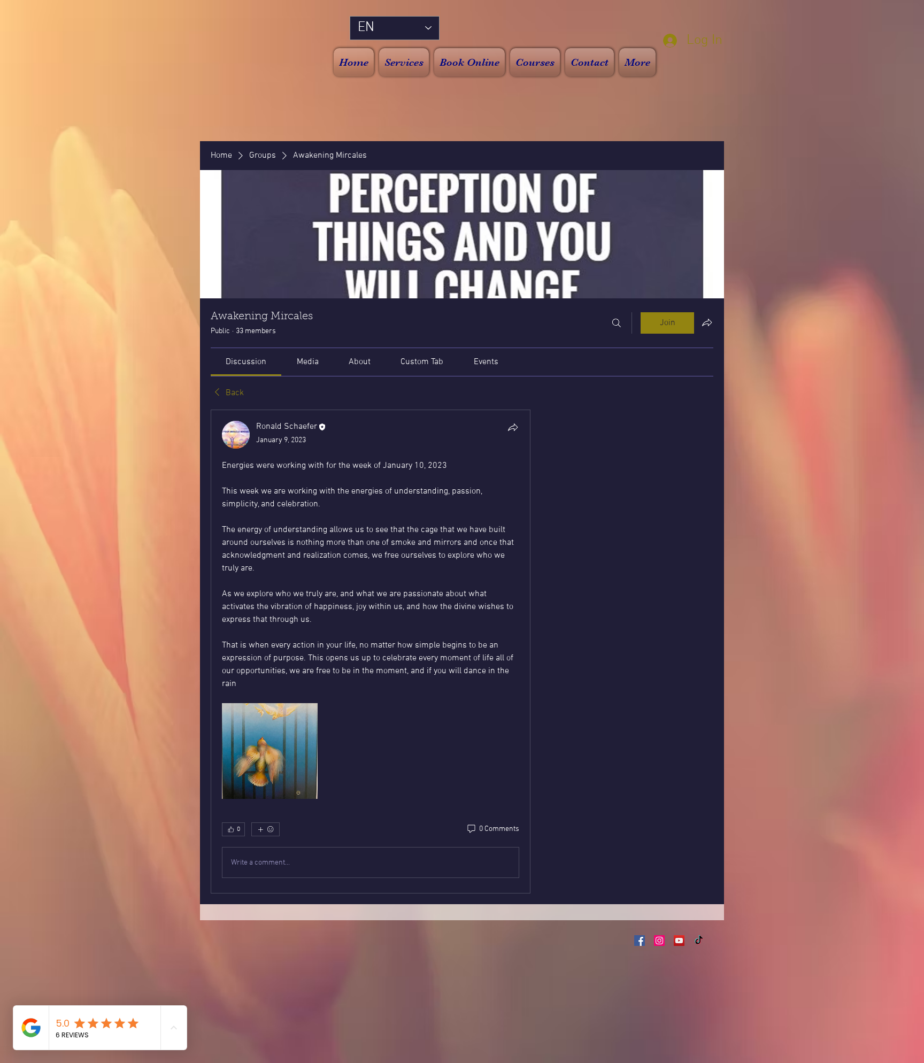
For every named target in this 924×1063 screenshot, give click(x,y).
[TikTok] (699, 940)
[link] (246, 362)
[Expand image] (270, 751)
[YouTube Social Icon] (679, 940)
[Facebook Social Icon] (639, 940)
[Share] (512, 427)
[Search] (616, 323)
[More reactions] (265, 829)
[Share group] (706, 322)
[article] (370, 651)
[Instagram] (659, 940)
